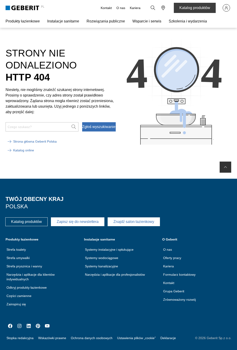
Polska (17, 206)
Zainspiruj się (16, 304)
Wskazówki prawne (52, 338)
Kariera (135, 8)
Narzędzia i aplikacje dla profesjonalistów (115, 274)
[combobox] (163, 8)
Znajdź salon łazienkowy (133, 222)
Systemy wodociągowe (101, 258)
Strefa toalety (16, 249)
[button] (153, 8)
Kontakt (106, 8)
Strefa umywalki (18, 258)
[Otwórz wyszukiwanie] (153, 8)
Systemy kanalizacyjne (101, 266)
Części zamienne (18, 296)
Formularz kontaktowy (179, 274)
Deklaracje (168, 338)
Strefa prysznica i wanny (24, 266)
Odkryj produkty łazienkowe (26, 287)
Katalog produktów (194, 8)
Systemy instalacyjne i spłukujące (109, 249)
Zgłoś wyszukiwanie (98, 127)
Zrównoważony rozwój (179, 299)
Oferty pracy (172, 258)
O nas (120, 8)
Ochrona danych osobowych (91, 338)
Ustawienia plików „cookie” (136, 338)
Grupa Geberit (173, 291)
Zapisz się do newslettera (78, 222)
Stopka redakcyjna (20, 338)
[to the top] (225, 167)
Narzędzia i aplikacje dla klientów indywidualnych (30, 277)
